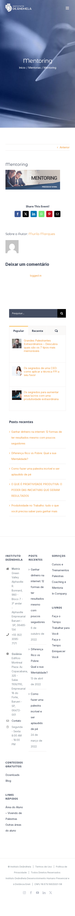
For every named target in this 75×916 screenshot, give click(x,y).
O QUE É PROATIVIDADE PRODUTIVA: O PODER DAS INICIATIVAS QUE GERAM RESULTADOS (36, 489)
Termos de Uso (43, 866)
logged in (36, 275)
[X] (26, 214)
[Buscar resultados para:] (33, 313)
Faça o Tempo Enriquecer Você (58, 648)
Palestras (58, 576)
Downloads (12, 775)
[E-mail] (57, 214)
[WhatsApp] (41, 214)
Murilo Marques (42, 234)
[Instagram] (24, 892)
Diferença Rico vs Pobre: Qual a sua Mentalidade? (37, 660)
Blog (8, 780)
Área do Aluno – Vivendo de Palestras (14, 813)
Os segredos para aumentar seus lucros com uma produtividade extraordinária (41, 395)
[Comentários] (56, 330)
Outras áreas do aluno (13, 827)
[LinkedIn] (34, 214)
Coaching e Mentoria (59, 584)
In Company (59, 593)
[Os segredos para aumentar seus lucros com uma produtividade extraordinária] (16, 393)
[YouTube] (37, 892)
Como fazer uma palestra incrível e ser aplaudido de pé (37, 711)
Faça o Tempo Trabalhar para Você (61, 624)
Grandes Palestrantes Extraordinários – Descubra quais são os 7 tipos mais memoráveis (41, 346)
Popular (18, 331)
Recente (37, 331)
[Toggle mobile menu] (68, 8)
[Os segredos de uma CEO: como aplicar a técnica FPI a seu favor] (16, 369)
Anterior (65, 147)
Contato (16, 720)
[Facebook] (18, 214)
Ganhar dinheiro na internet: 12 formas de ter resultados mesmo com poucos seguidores (36, 437)
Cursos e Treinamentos (60, 567)
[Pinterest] (49, 214)
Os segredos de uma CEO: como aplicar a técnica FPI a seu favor (41, 371)
